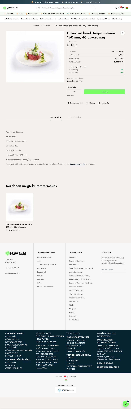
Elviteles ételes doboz (47, 19)
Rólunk (71, 312)
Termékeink (73, 257)
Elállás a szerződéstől (45, 286)
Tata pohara (73, 301)
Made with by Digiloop (65, 376)
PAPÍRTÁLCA (10, 365)
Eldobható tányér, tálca (28, 19)
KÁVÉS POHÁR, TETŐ (13, 342)
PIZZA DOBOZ (41, 368)
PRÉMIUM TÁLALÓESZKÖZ (46, 341)
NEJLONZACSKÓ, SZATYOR (108, 348)
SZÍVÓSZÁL (71, 348)
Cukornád (47, 25)
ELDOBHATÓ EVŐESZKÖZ (78, 337)
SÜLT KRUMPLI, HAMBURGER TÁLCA (50, 336)
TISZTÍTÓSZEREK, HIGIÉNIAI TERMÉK (79, 356)
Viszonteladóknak (76, 294)
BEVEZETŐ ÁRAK (76, 290)
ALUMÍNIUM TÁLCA (43, 333)
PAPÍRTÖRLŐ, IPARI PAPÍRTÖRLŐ (79, 366)
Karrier (39, 275)
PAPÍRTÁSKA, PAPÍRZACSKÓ (108, 345)
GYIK (39, 283)
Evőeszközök (63, 19)
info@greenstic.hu (77, 164)
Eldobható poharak (11, 19)
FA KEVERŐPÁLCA (74, 345)
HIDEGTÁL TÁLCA (42, 339)
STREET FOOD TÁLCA (13, 368)
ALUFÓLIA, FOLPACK (105, 356)
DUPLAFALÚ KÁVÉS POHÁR (16, 345)
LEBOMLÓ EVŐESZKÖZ (76, 343)
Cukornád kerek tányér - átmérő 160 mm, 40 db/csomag (19, 225)
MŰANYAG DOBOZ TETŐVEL (47, 362)
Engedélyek (41, 272)
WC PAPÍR (71, 369)
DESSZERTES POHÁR (13, 356)
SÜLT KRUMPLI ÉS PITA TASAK (108, 359)
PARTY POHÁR (11, 347)
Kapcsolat (73, 316)
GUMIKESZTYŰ (72, 360)
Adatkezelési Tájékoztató (46, 264)
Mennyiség (71, 87)
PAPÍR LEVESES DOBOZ (45, 348)
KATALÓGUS (74, 319)
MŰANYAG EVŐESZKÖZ (76, 340)
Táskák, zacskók (103, 19)
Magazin (72, 308)
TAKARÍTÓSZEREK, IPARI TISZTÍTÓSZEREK (106, 335)
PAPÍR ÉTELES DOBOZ (44, 354)
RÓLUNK (40, 279)
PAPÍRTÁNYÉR (10, 362)
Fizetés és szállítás (44, 257)
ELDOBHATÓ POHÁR (14, 333)
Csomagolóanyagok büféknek (80, 283)
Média (71, 305)
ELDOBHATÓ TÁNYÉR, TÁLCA (18, 359)
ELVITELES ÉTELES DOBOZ (47, 345)
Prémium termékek (76, 286)
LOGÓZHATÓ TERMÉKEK (108, 367)
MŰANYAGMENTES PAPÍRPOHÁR (18, 350)
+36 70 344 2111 (12, 268)
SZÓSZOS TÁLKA (73, 333)
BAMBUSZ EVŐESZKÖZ (76, 351)
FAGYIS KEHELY (11, 353)
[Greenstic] (10, 8)
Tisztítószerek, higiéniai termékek (82, 19)
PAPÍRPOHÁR (10, 336)
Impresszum (41, 268)
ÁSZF (39, 261)
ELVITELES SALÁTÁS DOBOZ (47, 359)
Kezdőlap (36, 25)
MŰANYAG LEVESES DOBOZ (47, 351)
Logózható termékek (77, 297)
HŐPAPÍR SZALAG (105, 363)
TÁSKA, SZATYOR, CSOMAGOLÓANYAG (106, 341)
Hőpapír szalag (117, 19)
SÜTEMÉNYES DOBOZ (45, 365)
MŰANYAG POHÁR (13, 339)
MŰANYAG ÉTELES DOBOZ (46, 357)
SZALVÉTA (71, 363)
